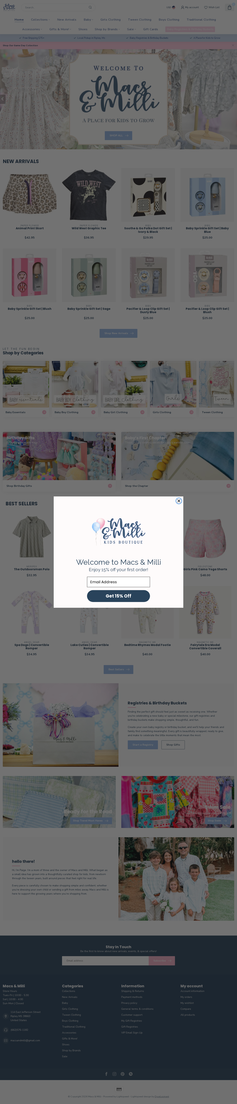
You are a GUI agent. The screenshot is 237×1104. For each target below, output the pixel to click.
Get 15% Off (118, 596)
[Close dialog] (179, 501)
